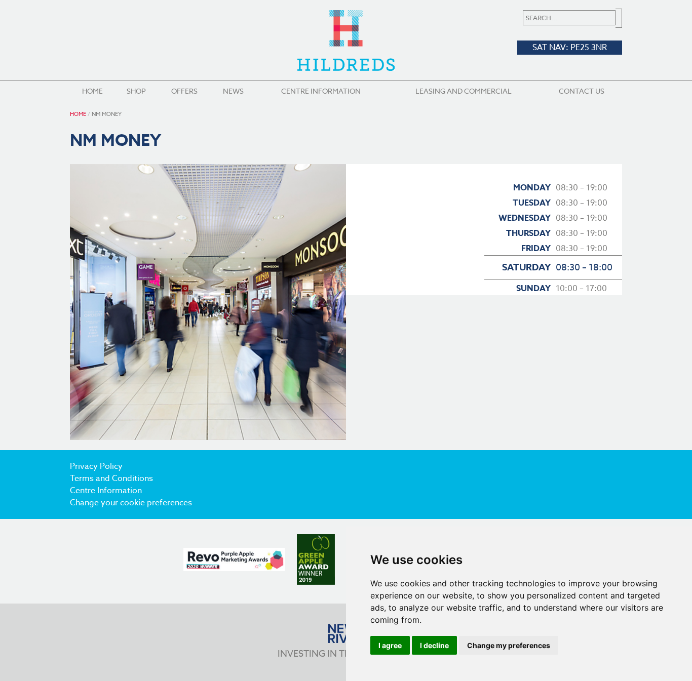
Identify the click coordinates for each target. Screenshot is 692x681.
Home (92, 91)
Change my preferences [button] (508, 645)
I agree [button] (390, 645)
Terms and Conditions (111, 478)
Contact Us (581, 91)
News (233, 91)
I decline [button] (434, 645)
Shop (136, 91)
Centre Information (321, 91)
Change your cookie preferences (131, 503)
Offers (184, 91)
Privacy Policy (96, 466)
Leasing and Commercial (463, 91)
